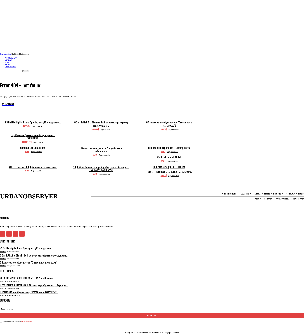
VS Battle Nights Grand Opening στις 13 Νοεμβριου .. (33, 122)
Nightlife (27, 142)
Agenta (27, 126)
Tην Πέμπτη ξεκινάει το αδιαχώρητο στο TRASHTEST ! (33, 137)
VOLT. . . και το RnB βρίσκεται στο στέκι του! (33, 167)
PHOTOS (8, 62)
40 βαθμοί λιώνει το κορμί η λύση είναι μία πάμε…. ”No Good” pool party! (101, 168)
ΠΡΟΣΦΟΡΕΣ (10, 67)
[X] (15, 234)
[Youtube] (22, 234)
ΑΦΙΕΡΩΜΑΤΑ (11, 58)
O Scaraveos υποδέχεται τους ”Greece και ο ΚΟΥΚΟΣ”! (169, 124)
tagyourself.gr (36, 126)
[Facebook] (2, 234)
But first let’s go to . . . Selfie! (169, 167)
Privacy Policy (26, 321)
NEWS (7, 64)
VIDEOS (8, 60)
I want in (151, 316)
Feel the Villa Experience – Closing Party (169, 147)
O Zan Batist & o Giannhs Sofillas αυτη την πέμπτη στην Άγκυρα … (101, 124)
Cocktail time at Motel (169, 157)
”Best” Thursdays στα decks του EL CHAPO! (169, 171)
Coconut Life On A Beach (32, 147)
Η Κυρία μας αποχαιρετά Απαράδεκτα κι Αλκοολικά (101, 149)
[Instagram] (9, 234)
